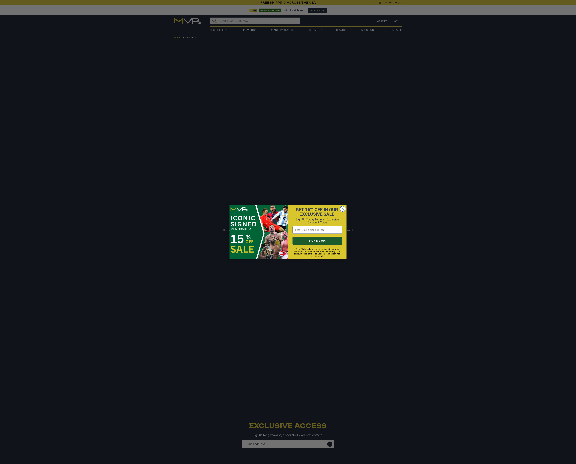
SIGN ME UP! (317, 240)
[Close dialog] (342, 208)
